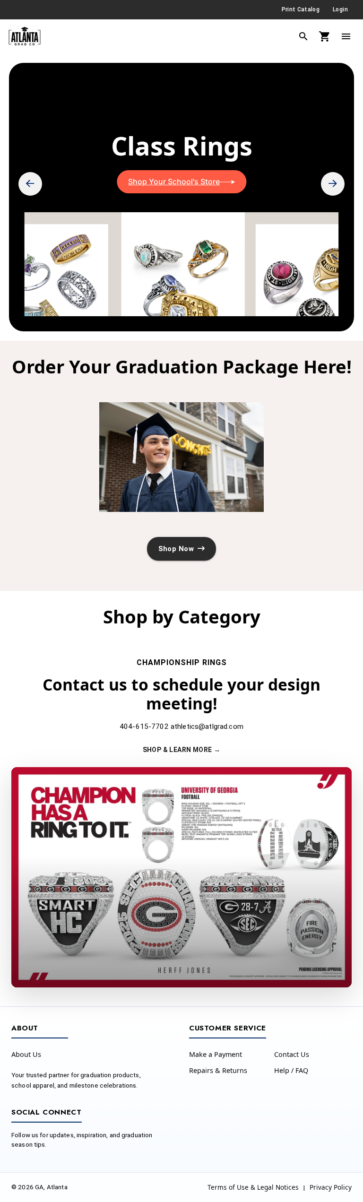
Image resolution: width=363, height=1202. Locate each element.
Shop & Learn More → (182, 749)
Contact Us (291, 1054)
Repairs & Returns (218, 1070)
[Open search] (303, 36)
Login (340, 9)
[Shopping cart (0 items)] (325, 36)
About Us (26, 1054)
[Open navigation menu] (346, 36)
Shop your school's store (174, 181)
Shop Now (176, 549)
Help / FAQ (291, 1070)
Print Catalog (301, 9)
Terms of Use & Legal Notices (253, 1187)
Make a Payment (215, 1054)
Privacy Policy (331, 1187)
